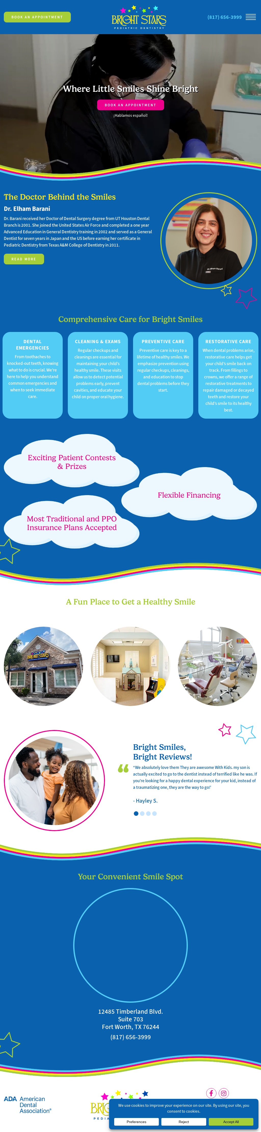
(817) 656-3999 (224, 17)
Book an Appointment (37, 17)
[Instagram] (224, 1093)
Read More (23, 259)
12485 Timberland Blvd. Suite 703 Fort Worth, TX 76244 (130, 1019)
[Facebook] (211, 1093)
